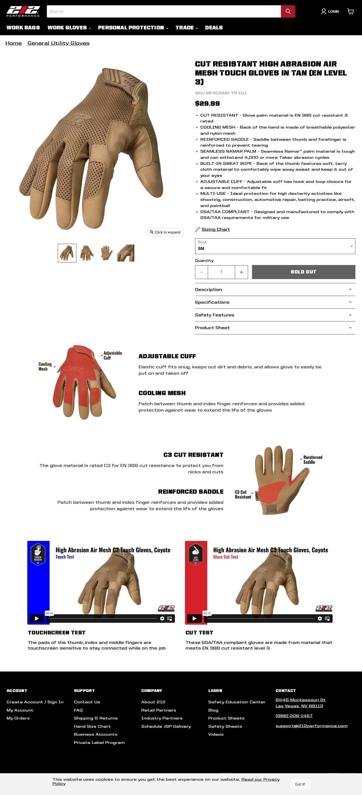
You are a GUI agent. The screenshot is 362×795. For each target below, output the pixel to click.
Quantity (204, 260)
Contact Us (87, 702)
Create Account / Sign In (35, 702)
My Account (20, 710)
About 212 (153, 702)
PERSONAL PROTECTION (131, 27)
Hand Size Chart (92, 726)
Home (13, 43)
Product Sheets (226, 718)
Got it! (300, 784)
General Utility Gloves (59, 43)
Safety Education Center (237, 702)
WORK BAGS (23, 27)
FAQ (78, 710)
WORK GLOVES (68, 27)
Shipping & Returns (96, 718)
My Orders (18, 718)
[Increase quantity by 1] (241, 272)
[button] (67, 253)
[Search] (288, 11)
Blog (213, 710)
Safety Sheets (225, 726)
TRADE (185, 27)
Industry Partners (162, 718)
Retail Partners (158, 710)
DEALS (214, 27)
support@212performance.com (312, 726)
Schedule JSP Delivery (166, 726)
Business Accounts (95, 734)
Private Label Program (99, 742)
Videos (216, 734)
